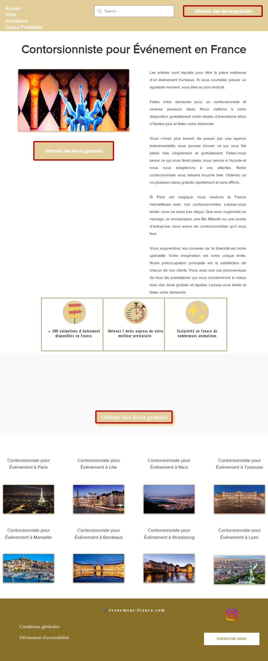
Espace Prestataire (23, 27)
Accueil (12, 8)
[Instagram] (231, 614)
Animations (16, 21)
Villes (10, 14)
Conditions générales (39, 626)
